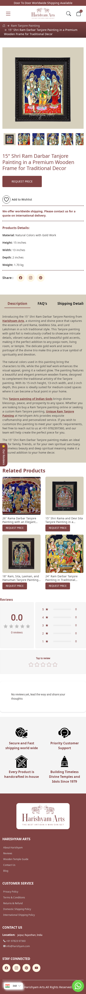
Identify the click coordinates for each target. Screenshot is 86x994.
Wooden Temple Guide (15, 859)
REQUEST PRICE (22, 181)
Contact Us (9, 865)
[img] (16, 626)
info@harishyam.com (18, 946)
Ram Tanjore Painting (25, 25)
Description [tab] (17, 303)
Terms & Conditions (14, 897)
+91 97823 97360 (16, 941)
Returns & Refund (13, 903)
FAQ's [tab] (42, 303)
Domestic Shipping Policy (17, 909)
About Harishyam (13, 847)
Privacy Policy (10, 891)
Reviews (7, 853)
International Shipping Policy (19, 915)
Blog (5, 870)
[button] (61, 609)
